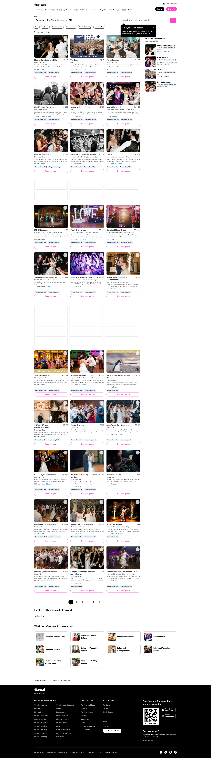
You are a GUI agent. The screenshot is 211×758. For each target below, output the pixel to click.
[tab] (48, 56)
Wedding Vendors (41, 680)
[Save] (65, 38)
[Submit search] (173, 20)
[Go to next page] (105, 602)
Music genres (70, 27)
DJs (50, 680)
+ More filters (99, 27)
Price (36, 27)
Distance (45, 27)
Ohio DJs (37, 16)
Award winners (57, 27)
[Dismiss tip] (153, 27)
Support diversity (85, 27)
